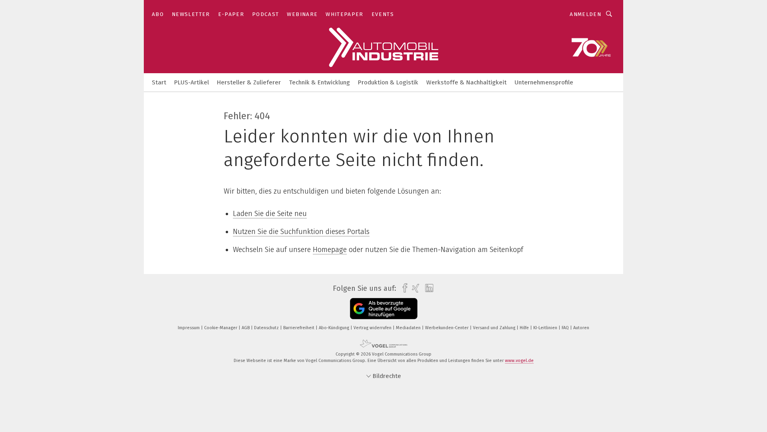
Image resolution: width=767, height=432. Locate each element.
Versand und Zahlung (495, 327)
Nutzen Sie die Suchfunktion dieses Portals (301, 231)
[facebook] (403, 288)
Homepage (330, 249)
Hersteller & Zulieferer (249, 82)
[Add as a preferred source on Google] (383, 308)
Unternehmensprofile (544, 82)
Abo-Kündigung (334, 327)
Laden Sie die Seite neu (270, 213)
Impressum (189, 327)
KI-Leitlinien (545, 327)
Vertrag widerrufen (373, 327)
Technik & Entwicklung (319, 82)
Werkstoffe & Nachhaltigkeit (466, 82)
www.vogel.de (519, 360)
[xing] (413, 288)
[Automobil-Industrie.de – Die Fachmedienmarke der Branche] (159, 81)
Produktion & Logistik (388, 82)
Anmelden (585, 14)
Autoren (581, 327)
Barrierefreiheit (299, 327)
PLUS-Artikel (191, 82)
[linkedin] (427, 288)
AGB (246, 327)
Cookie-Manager (221, 327)
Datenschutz (267, 327)
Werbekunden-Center (447, 327)
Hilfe (525, 327)
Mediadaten (409, 327)
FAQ (566, 327)
